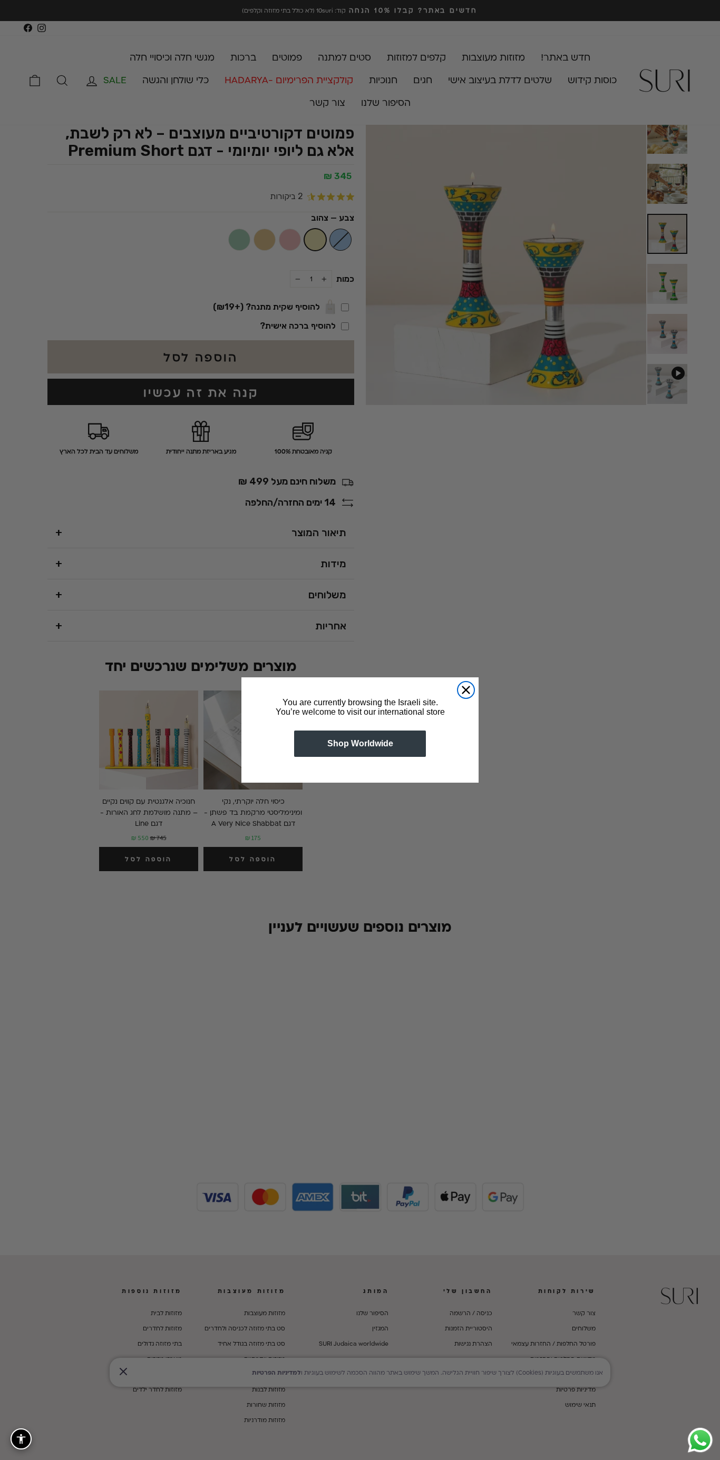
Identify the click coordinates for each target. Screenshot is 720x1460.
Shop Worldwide (360, 743)
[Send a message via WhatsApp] (700, 1440)
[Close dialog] (466, 690)
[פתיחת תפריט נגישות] (21, 1438)
